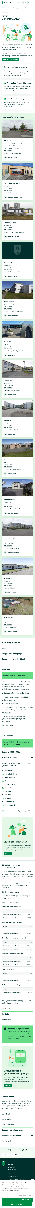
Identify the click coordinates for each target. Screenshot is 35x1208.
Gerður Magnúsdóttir (16, 193)
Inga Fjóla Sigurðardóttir (17, 351)
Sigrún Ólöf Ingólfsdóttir (17, 232)
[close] (32, 1180)
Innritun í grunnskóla (9, 59)
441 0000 (13, 1176)
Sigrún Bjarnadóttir (15, 153)
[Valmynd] (32, 2)
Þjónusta (9, 7)
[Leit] (19, 2)
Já (5, 1154)
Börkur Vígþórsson (15, 469)
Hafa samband (8, 150)
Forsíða (4, 7)
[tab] (17, 648)
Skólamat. (7, 712)
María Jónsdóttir (14, 548)
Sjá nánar (8, 854)
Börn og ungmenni (18, 7)
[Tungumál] (25, 2)
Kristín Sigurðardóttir (16, 430)
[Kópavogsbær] (6, 2)
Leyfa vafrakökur (17, 1204)
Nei (16, 1154)
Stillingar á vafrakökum (24, 1195)
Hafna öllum (26, 1199)
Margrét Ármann (15, 390)
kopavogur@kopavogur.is (17, 1179)
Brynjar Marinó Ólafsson (17, 509)
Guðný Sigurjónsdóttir (16, 311)
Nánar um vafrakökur (14, 1190)
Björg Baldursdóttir (15, 272)
